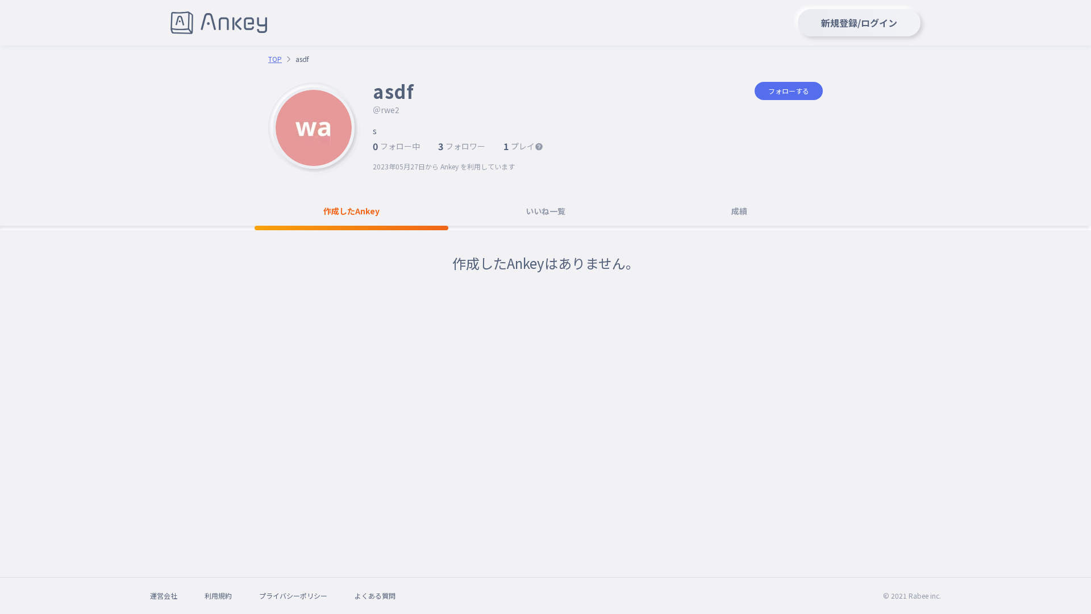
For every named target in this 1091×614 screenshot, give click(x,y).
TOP (275, 59)
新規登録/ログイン (859, 23)
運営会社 (163, 595)
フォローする (788, 91)
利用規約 (218, 595)
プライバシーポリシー (293, 595)
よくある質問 (375, 595)
